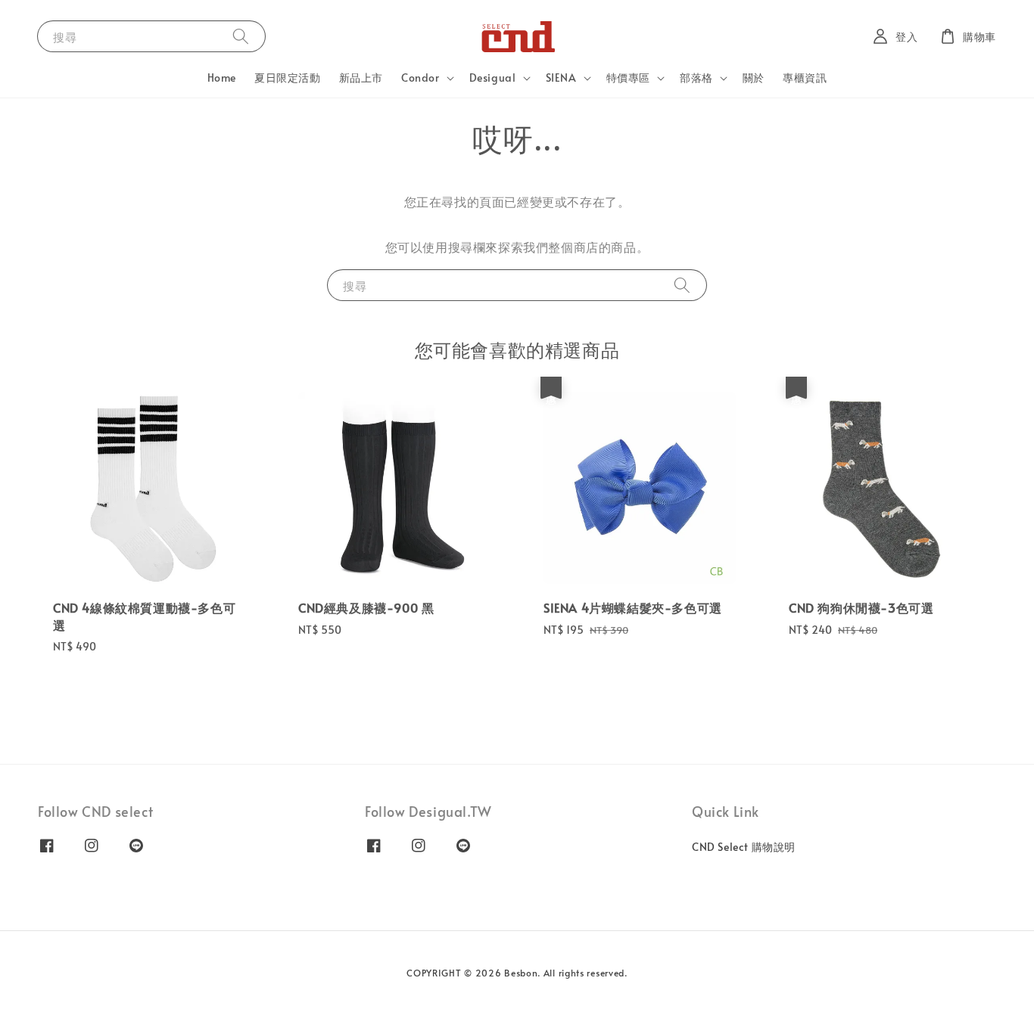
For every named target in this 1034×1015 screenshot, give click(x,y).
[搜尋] (240, 36)
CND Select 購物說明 (744, 847)
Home (221, 77)
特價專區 (628, 78)
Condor (420, 78)
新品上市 (361, 77)
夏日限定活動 (287, 77)
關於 (754, 77)
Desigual (492, 78)
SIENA (561, 78)
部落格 (696, 78)
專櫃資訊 (805, 77)
